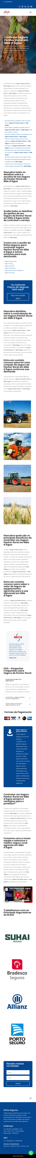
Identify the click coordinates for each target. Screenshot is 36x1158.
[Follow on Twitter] (22, 7)
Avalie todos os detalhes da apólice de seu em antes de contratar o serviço (18, 130)
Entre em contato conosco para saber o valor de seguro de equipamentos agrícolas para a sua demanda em (18, 159)
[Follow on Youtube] (31, 7)
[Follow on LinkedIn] (25, 7)
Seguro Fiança (9, 263)
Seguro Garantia (9, 266)
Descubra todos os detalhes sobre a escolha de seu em (18, 123)
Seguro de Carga (10, 273)
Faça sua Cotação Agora (18, 296)
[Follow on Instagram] (28, 7)
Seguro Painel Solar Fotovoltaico (14, 270)
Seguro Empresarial (10, 261)
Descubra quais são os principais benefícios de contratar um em (18, 152)
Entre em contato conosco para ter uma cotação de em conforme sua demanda (18, 141)
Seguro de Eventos (10, 268)
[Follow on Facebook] (19, 7)
